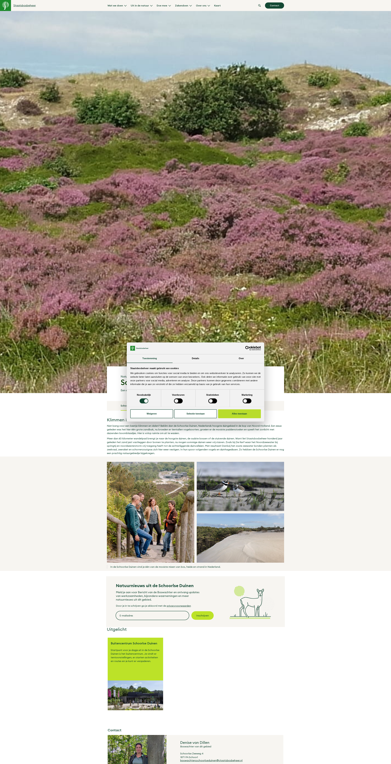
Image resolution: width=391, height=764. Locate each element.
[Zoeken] (259, 5)
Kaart (217, 5)
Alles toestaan (239, 413)
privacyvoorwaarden (179, 605)
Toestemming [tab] (149, 358)
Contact (274, 5)
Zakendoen (181, 5)
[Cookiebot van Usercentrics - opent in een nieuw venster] (247, 348)
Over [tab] (241, 358)
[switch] (178, 400)
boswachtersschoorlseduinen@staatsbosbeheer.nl (211, 760)
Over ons (201, 5)
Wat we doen (115, 5)
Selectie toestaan (195, 413)
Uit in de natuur (140, 5)
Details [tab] (195, 358)
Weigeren (152, 413)
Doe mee (162, 5)
